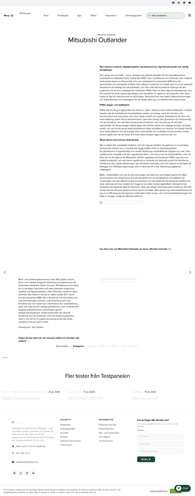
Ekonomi (119, 346)
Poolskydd (63, 15)
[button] (182, 488)
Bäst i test (108, 346)
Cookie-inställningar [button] (159, 491)
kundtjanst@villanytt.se (27, 462)
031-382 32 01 (23, 453)
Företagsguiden (134, 15)
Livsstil (128, 346)
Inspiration (111, 15)
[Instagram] (20, 473)
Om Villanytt (104, 437)
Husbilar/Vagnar (75, 391)
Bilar (87, 346)
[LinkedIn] (27, 473)
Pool (46, 15)
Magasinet (65, 424)
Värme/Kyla (42, 391)
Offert (93, 15)
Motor (136, 346)
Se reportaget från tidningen (118, 279)
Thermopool (66, 445)
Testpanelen (90, 35)
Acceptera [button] (176, 491)
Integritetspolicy (106, 428)
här (169, 249)
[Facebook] (14, 473)
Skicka (144, 459)
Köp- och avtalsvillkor (109, 433)
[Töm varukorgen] (189, 16)
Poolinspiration (106, 441)
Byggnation (96, 346)
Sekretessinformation (70, 441)
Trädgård (30, 391)
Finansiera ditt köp (107, 424)
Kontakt (64, 437)
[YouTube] (33, 473)
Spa (79, 15)
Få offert (64, 433)
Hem (81, 35)
